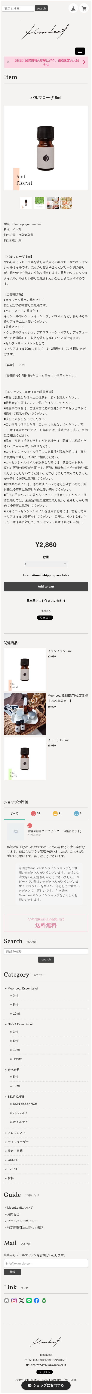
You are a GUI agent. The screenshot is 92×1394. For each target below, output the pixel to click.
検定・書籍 (15, 1150)
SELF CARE (16, 1096)
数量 (46, 557)
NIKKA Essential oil (20, 1024)
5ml (15, 1004)
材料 (11, 1178)
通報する (46, 611)
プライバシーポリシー (22, 1221)
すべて (14, 813)
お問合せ (13, 1214)
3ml (15, 995)
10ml (16, 1013)
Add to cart (46, 586)
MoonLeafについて (20, 1207)
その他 (17, 1058)
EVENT (13, 1169)
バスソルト (20, 1112)
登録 (12, 1272)
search (41, 8)
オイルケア (20, 1121)
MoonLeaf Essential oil (23, 988)
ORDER (13, 1160)
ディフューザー (18, 1141)
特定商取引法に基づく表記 (25, 1227)
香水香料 (14, 1069)
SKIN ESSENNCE (25, 1103)
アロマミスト (17, 1132)
